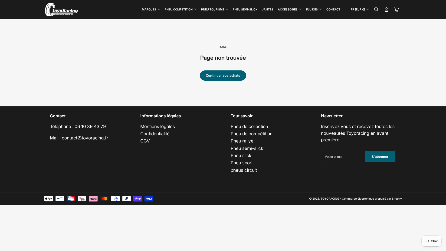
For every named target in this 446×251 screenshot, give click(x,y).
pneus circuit (244, 170)
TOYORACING (330, 198)
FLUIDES (312, 9)
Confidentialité (155, 133)
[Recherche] (376, 9)
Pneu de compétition (251, 133)
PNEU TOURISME (212, 9)
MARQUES (149, 9)
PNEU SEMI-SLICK (245, 9)
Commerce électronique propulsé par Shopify (372, 198)
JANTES (267, 9)
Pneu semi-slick (247, 148)
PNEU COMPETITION (179, 9)
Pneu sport (242, 162)
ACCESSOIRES (288, 9)
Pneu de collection (249, 126)
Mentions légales (157, 126)
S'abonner (380, 157)
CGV (145, 141)
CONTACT (333, 9)
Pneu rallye (242, 141)
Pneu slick (241, 155)
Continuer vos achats (223, 75)
